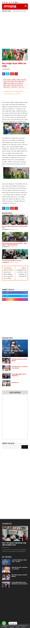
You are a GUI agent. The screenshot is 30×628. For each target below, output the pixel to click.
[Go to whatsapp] (4, 623)
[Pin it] (16, 73)
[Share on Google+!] (12, 73)
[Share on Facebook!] (3, 73)
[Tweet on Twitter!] (7, 73)
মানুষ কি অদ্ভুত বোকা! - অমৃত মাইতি (12, 94)
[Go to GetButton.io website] (4, 626)
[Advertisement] (15, 30)
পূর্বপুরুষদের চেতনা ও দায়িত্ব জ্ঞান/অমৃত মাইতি (13, 91)
